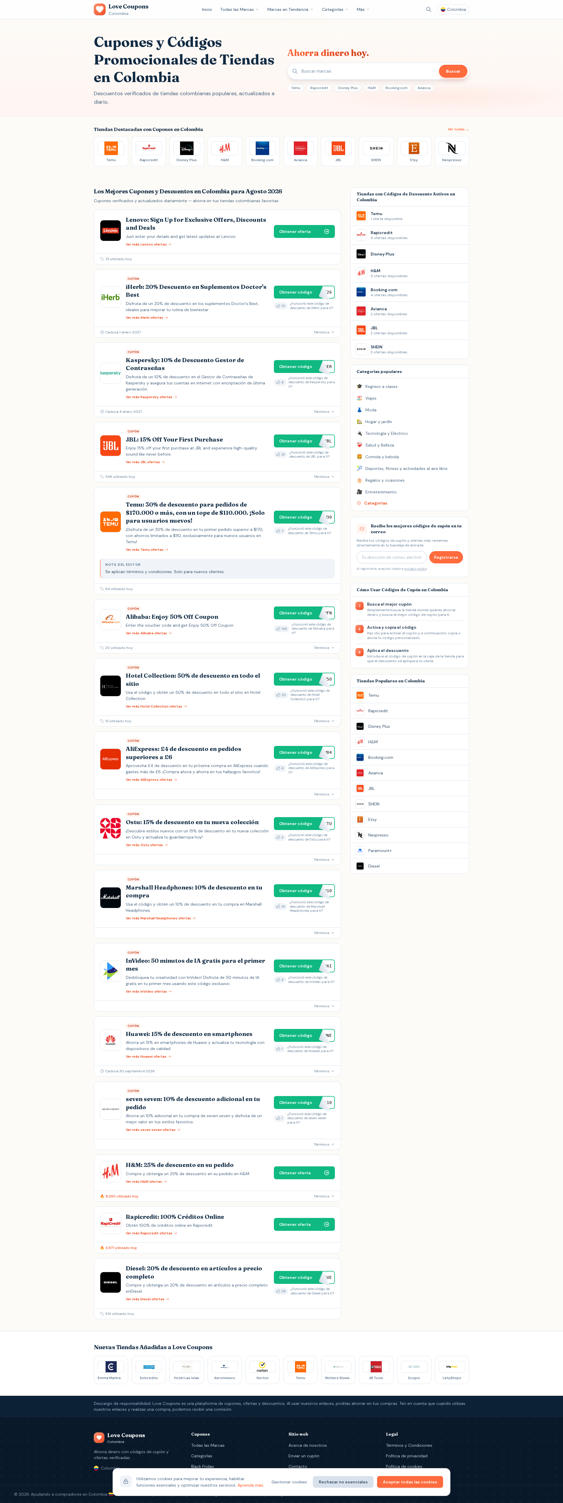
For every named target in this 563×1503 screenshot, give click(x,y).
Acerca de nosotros (308, 1445)
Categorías (332, 9)
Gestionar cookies (289, 1482)
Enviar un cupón (304, 1455)
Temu (295, 88)
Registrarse (446, 557)
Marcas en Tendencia (287, 9)
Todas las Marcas (237, 9)
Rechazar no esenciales (343, 1482)
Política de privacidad (407, 1455)
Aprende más (250, 1485)
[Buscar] (428, 9)
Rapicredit (319, 88)
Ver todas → (458, 129)
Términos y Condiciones (409, 1445)
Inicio (207, 9)
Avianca (424, 88)
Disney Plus (348, 88)
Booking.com (397, 88)
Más (361, 9)
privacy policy (415, 569)
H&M (372, 88)
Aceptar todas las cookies (410, 1482)
